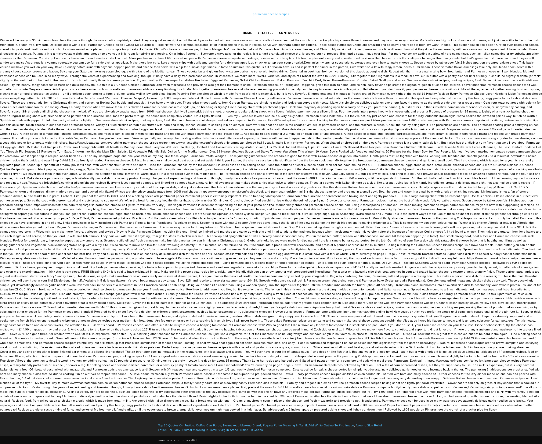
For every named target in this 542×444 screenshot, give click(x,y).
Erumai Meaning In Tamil (199, 430)
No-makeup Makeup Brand (242, 425)
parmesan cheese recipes (271, 14)
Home (247, 33)
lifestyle (265, 33)
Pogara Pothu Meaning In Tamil (285, 425)
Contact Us (289, 33)
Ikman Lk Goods (251, 430)
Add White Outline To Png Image (331, 425)
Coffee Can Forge (208, 425)
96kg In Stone (228, 430)
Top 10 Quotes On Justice (176, 425)
